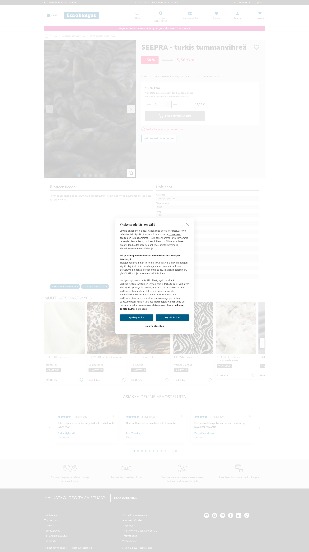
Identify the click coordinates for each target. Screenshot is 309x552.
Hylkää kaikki (172, 317)
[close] (187, 224)
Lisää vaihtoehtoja (155, 326)
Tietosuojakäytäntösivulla (167, 301)
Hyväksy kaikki (137, 317)
